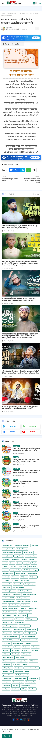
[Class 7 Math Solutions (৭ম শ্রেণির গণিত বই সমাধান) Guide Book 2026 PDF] (6, 516)
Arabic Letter (28, 552)
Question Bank (7, 671)
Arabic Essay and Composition (12, 552)
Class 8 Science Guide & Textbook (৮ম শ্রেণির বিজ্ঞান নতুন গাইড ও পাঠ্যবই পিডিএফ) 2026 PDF (26, 494)
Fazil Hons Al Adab (8, 598)
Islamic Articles (7, 622)
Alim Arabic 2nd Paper (22, 545)
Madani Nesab (7, 647)
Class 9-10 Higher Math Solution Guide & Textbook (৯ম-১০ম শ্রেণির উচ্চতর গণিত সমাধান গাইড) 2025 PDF (26, 472)
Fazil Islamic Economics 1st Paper (27, 601)
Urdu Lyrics (15, 689)
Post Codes (18, 668)
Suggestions (6, 685)
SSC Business (7, 678)
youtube (32, 432)
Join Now (36, 38)
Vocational (32, 689)
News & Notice (22, 661)
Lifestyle (28, 643)
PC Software (16, 664)
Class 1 (24, 559)
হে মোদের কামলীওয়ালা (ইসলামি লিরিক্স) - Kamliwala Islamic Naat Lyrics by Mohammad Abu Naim (19, 299)
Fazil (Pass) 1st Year (19, 587)
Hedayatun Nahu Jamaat (10, 608)
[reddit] (28, 719)
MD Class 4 (15, 650)
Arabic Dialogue (22, 549)
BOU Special (15, 559)
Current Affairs (15, 570)
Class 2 (32, 559)
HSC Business (7, 615)
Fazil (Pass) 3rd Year (24, 591)
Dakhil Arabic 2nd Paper (30, 570)
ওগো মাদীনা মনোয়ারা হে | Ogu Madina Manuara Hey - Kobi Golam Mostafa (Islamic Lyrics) (20, 227)
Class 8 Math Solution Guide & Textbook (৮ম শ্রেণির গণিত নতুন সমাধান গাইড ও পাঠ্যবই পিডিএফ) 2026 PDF (26, 461)
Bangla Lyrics (19, 556)
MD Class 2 (35, 647)
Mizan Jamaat (20, 657)
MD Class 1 (26, 647)
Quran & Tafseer (8, 675)
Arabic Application (8, 549)
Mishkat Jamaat (8, 657)
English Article (32, 573)
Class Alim (22, 566)
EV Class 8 (15, 580)
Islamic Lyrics (10, 14)
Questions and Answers (22, 671)
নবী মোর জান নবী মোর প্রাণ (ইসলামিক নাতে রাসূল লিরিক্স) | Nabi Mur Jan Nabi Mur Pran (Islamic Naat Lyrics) (20, 372)
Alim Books (35, 545)
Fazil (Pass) (6, 587)
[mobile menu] (2, 2)
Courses (5, 570)
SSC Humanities (33, 678)
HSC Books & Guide (25, 612)
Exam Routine (18, 584)
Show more (36, 194)
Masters (17, 647)
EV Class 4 (15, 577)
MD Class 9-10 (26, 654)
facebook (12, 432)
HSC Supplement (31, 619)
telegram (13, 426)
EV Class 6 (33, 577)
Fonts (4, 605)
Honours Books (33, 608)
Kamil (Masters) (30, 633)
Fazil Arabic (6, 594)
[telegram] (21, 719)
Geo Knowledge (14, 605)
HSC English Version (20, 615)
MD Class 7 (6, 654)
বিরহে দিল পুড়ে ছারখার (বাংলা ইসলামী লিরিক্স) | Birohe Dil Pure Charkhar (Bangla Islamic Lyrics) (20, 407)
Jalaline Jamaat (19, 629)
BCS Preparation (31, 556)
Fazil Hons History (8, 601)
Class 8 (5, 566)
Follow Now (35, 157)
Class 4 (12, 563)
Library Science (18, 643)
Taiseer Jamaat (26, 685)
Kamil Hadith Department (11, 640)
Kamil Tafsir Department (29, 640)
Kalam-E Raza (18, 633)
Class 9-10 (13, 566)
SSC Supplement (18, 682)
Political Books (7, 668)
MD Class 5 (25, 650)
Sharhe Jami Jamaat (22, 675)
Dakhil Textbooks (8, 573)
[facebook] (13, 719)
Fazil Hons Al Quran (23, 598)
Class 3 (5, 563)
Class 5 (19, 563)
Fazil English (16, 594)
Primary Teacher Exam (31, 668)
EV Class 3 (6, 577)
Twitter (22, 170)
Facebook (15, 170)
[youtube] (17, 719)
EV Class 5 (24, 577)
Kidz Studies (6, 643)
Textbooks (6, 689)
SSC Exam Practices (20, 678)
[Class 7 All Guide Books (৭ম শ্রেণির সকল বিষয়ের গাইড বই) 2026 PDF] (6, 482)
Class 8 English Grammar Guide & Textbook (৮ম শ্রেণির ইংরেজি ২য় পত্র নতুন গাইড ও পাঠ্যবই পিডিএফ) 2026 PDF (25, 505)
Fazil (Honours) (30, 584)
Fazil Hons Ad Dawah (29, 594)
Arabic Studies (7, 556)
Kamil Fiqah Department (28, 636)
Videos (24, 689)
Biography (6, 559)
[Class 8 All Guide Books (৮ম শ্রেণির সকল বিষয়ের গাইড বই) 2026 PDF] (6, 527)
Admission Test (7, 545)
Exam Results (7, 584)
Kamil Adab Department (10, 636)
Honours (23, 608)
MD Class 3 (6, 650)
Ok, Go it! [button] (7, 736)
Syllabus (15, 685)
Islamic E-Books (24, 626)
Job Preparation (31, 629)
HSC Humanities (8, 619)
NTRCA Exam (33, 661)
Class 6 (26, 563)
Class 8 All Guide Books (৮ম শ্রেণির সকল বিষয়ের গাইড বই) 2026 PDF (26, 527)
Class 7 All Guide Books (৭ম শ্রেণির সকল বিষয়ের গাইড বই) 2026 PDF (25, 482)
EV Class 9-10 (25, 580)
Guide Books (25, 605)
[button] (40, 3)
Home (3, 14)
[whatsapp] (24, 719)
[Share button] (34, 170)
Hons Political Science (9, 612)
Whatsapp (28, 170)
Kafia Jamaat (7, 633)
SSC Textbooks (30, 682)
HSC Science (19, 619)
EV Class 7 (6, 580)
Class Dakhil (32, 566)
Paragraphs (6, 664)
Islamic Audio (19, 622)
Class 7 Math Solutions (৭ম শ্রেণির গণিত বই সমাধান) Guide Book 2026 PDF (26, 516)
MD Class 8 (15, 654)
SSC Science (6, 682)
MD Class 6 (34, 650)
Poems (25, 664)
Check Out (5, 731)
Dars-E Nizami (20, 573)
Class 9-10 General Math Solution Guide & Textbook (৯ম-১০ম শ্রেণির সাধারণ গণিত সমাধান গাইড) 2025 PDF (26, 450)
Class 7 (34, 563)
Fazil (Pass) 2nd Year (9, 591)
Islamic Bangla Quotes (10, 626)
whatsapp (32, 426)
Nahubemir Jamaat (9, 661)
